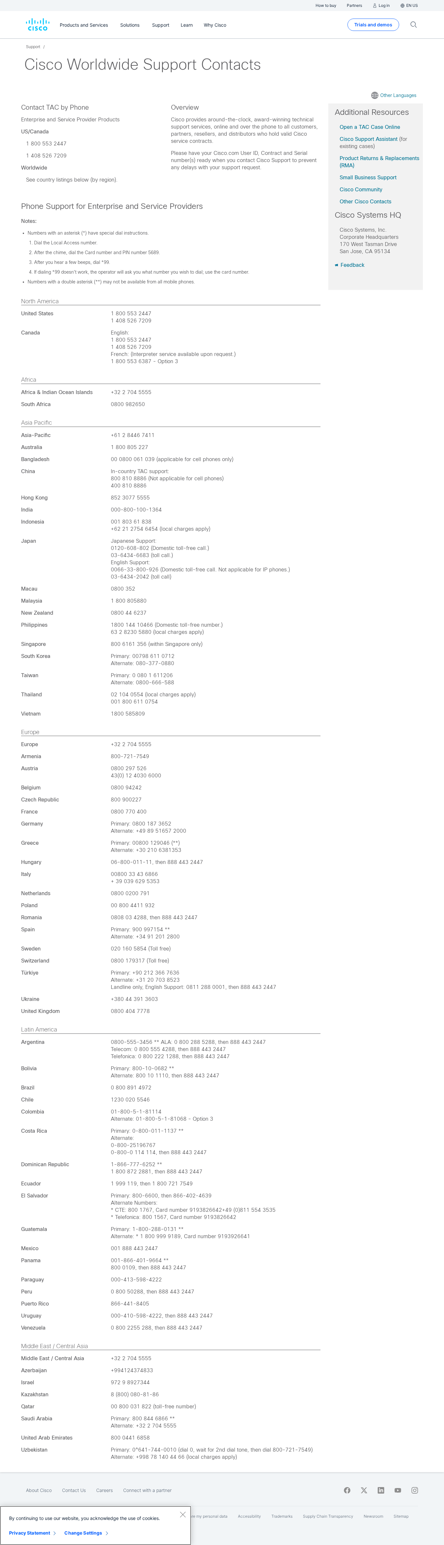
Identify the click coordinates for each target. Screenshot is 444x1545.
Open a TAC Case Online (370, 127)
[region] (95, 1525)
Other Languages (398, 95)
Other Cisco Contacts (365, 201)
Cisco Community (361, 189)
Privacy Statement (29, 1533)
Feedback (351, 265)
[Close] (182, 1514)
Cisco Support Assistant (369, 139)
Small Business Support (368, 177)
